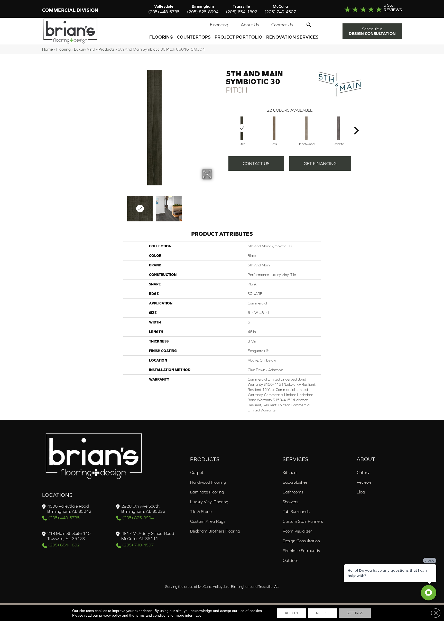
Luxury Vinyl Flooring (209, 501)
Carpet (196, 472)
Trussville (241, 9)
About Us (250, 24)
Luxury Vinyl (84, 49)
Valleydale (164, 9)
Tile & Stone (201, 511)
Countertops (194, 37)
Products (106, 49)
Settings (355, 613)
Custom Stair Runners (303, 521)
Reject (322, 613)
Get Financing (320, 163)
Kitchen (290, 472)
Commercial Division (70, 10)
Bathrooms (293, 492)
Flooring (161, 37)
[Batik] (274, 128)
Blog (361, 492)
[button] (309, 24)
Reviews (364, 482)
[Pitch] (242, 128)
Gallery (363, 472)
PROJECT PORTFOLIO (238, 37)
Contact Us (282, 24)
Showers (290, 501)
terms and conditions (152, 615)
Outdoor (290, 560)
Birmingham (202, 9)
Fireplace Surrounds (301, 550)
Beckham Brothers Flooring (215, 531)
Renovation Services (292, 37)
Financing (219, 24)
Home (47, 49)
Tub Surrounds (296, 511)
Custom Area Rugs (207, 521)
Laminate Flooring (207, 492)
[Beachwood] (306, 128)
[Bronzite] (338, 128)
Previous (93, 206)
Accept (292, 613)
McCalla (280, 9)
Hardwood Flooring (208, 482)
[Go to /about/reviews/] (362, 9)
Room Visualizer (297, 531)
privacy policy (110, 615)
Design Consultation (301, 540)
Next (215, 206)
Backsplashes (295, 482)
